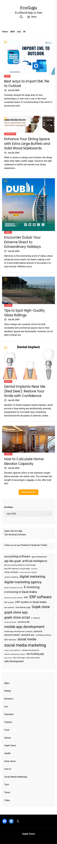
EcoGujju (28, 7)
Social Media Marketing (15, 777)
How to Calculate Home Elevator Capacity (24, 461)
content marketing (11, 577)
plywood (38, 631)
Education (9, 714)
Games (7, 737)
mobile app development (24, 627)
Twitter (43, 545)
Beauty (7, 691)
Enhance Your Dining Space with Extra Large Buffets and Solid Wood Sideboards (27, 143)
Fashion (8, 722)
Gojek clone (41, 607)
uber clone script (33, 658)
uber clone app (19, 658)
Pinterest (25, 545)
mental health (23, 622)
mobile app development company (18, 631)
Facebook (35, 545)
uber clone (8, 658)
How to (8, 305)
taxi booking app (35, 654)
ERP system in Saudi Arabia (30, 602)
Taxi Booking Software (15, 534)
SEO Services (10, 639)
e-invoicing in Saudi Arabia (20, 592)
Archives (8, 507)
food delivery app (22, 607)
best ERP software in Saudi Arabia (17, 569)
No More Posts (28, 492)
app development (39, 557)
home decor (10, 134)
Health (8, 381)
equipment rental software (13, 598)
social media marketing (25, 645)
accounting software (17, 556)
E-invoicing (32, 587)
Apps (6, 683)
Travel (8, 232)
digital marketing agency (23, 582)
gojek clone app (16, 612)
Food (6, 730)
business (34, 569)
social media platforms (12, 650)
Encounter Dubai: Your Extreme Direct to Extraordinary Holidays (22, 242)
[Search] (21, 17)
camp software (11, 572)
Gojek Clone (10, 745)
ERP (26, 597)
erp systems (9, 607)
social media (27, 639)
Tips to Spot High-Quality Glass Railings (24, 312)
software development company (14, 654)
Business (8, 698)
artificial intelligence (34, 561)
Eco (6, 706)
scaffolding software (43, 635)
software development (30, 650)
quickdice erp (27, 635)
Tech (7, 76)
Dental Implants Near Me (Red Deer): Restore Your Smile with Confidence (24, 391)
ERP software (40, 597)
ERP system (9, 602)
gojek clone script (17, 617)
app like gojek (12, 561)
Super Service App (13, 531)
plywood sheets (12, 635)
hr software (35, 618)
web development (14, 661)
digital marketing (32, 576)
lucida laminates (10, 622)
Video (7, 800)
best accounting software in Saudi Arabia (20, 565)
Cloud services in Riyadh (28, 572)
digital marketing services (13, 588)
